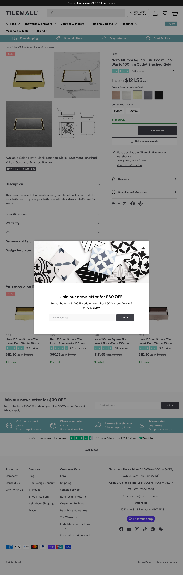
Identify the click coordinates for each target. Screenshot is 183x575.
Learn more (106, 3)
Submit (125, 317)
